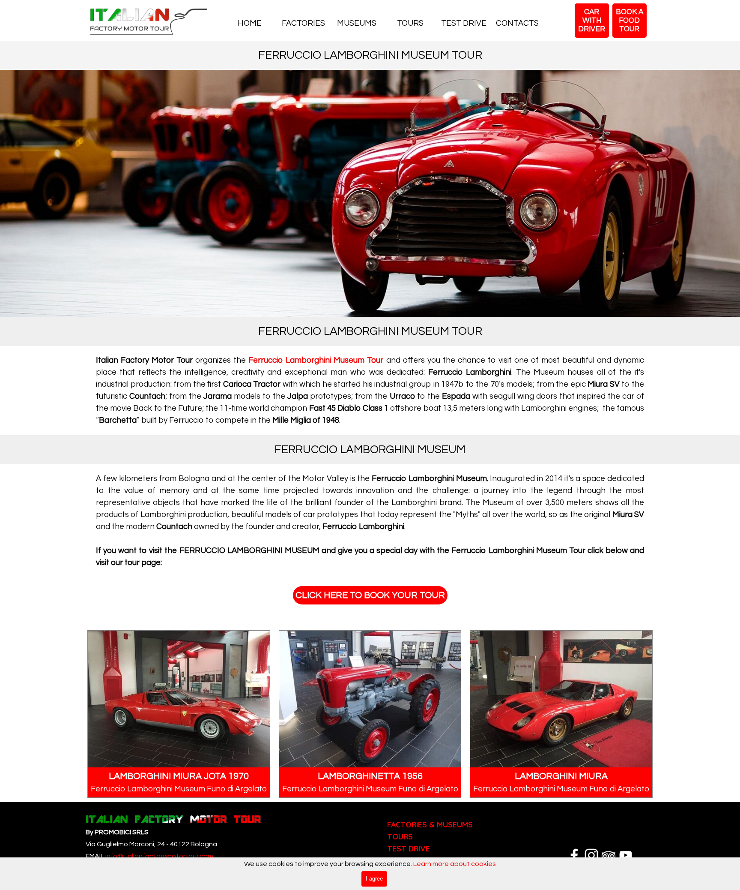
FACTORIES (303, 23)
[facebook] (574, 855)
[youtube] (625, 855)
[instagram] (591, 855)
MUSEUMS (356, 23)
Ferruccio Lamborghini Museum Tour (315, 360)
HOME (250, 23)
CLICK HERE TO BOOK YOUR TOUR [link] (370, 595)
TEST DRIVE (463, 23)
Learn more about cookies (454, 863)
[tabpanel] (370, 391)
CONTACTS (517, 23)
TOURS (410, 23)
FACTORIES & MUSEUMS (430, 824)
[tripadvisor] (608, 855)
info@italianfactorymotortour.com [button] (158, 856)
